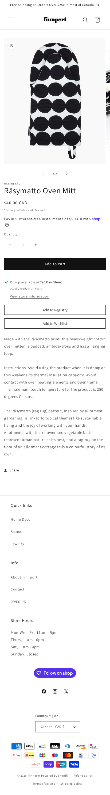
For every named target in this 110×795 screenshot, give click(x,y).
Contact (17, 589)
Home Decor (21, 519)
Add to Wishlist (55, 323)
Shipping (9, 210)
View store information (29, 296)
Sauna (16, 531)
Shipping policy (71, 783)
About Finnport (24, 577)
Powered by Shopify (55, 775)
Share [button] (14, 470)
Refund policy (83, 775)
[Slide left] (43, 174)
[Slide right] (67, 174)
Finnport (34, 775)
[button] (11, 20)
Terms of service (44, 783)
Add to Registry (55, 309)
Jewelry (17, 543)
